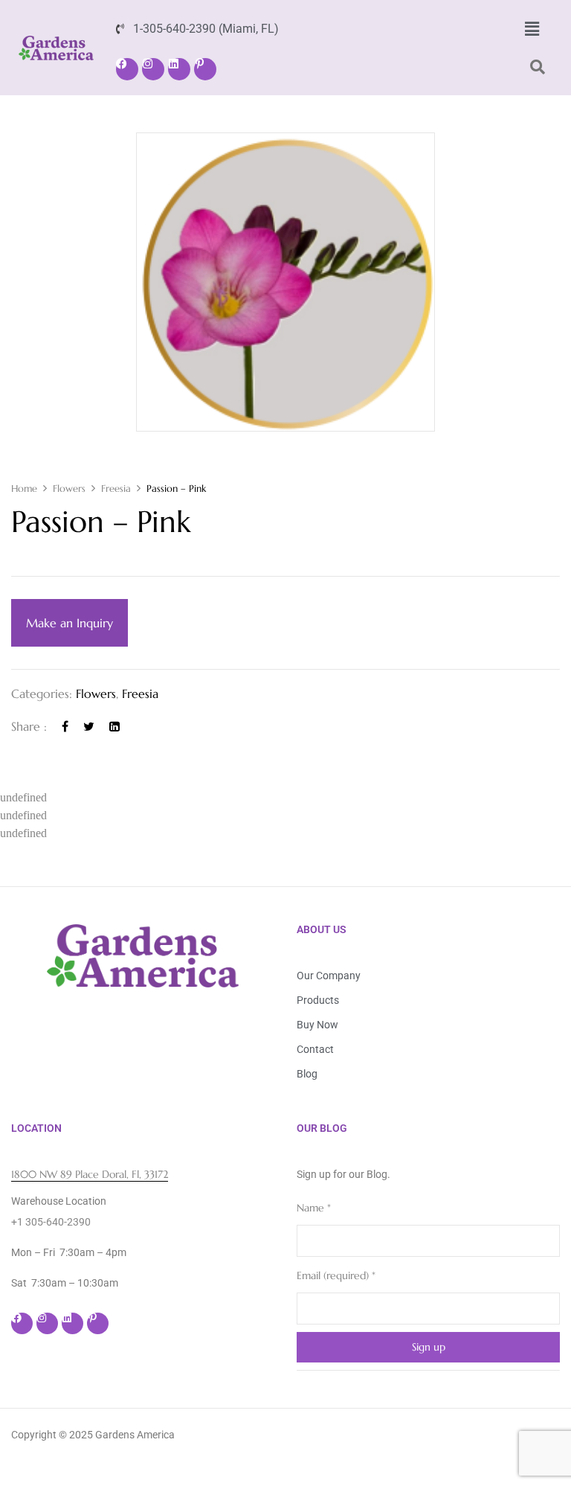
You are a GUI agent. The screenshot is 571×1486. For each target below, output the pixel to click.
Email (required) (336, 1275)
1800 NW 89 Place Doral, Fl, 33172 (89, 1174)
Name (314, 1207)
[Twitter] (88, 726)
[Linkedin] (179, 69)
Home (24, 488)
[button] (531, 29)
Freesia (116, 488)
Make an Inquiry (69, 622)
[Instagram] (153, 69)
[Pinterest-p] (205, 69)
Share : (29, 726)
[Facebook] (127, 69)
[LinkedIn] (114, 726)
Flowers (69, 488)
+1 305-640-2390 (51, 1222)
